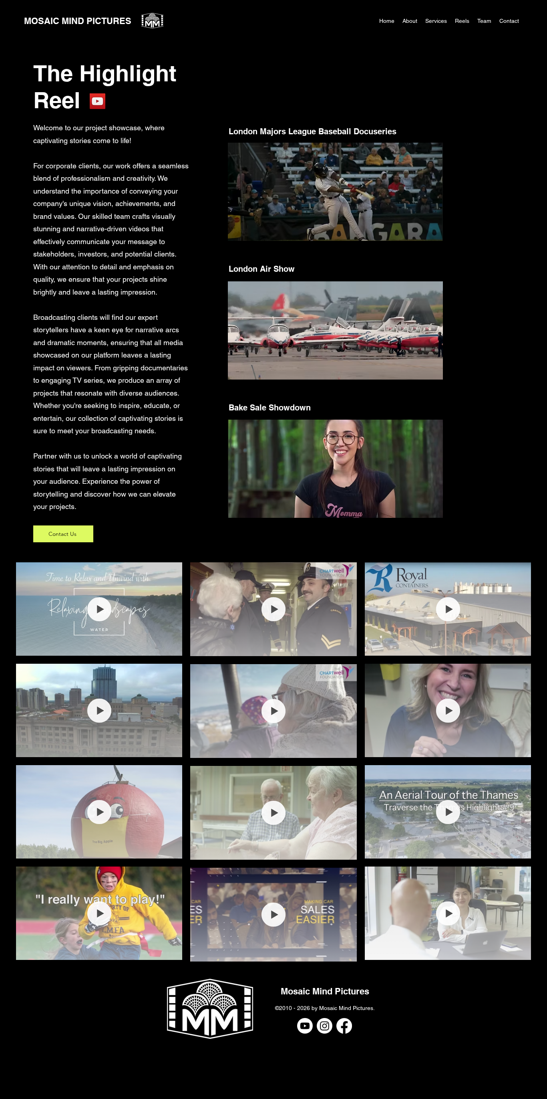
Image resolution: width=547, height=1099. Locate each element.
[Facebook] (344, 1026)
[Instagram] (324, 1026)
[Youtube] (305, 1026)
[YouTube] (97, 101)
